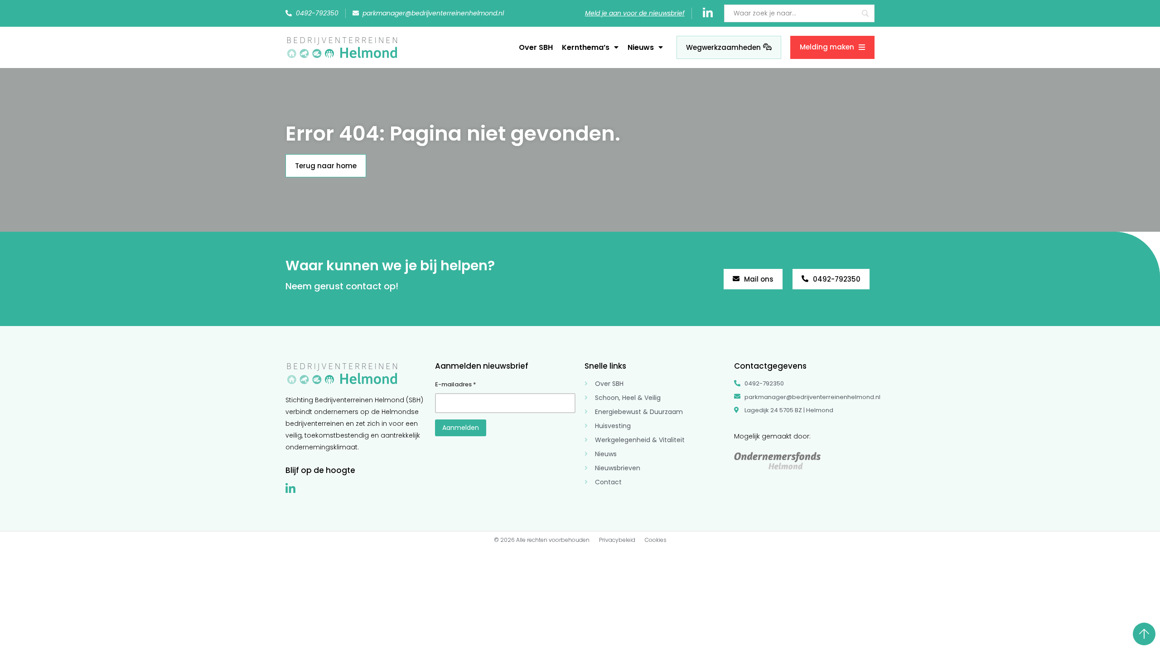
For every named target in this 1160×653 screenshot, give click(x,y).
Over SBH (536, 47)
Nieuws (641, 47)
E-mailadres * (455, 384)
